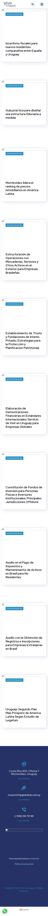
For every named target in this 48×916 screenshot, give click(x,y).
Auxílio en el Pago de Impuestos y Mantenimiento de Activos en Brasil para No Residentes (24, 570)
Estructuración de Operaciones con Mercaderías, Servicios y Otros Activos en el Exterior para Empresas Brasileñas (22, 264)
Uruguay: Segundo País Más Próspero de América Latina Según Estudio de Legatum (23, 714)
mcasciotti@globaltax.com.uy (24, 795)
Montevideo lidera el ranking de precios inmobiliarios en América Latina (22, 188)
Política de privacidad (24, 864)
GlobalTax (34, 858)
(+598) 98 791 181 (24, 816)
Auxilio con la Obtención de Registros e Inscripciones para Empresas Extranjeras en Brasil (24, 643)
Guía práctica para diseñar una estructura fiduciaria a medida (23, 114)
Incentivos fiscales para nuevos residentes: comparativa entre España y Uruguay (24, 49)
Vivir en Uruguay (14, 14)
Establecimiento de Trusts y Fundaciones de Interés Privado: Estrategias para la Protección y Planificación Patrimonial (24, 340)
